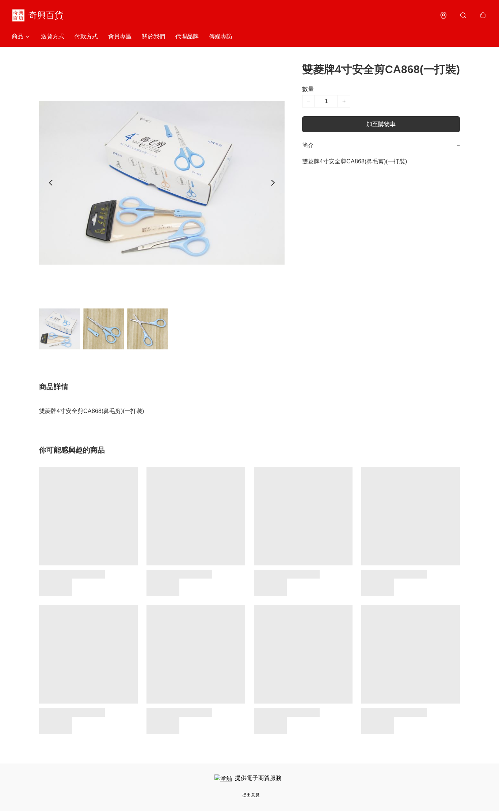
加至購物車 (381, 124)
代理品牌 (187, 36)
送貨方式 (52, 36)
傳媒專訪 (220, 36)
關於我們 (153, 36)
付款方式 (86, 36)
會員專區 (120, 36)
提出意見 (251, 794)
